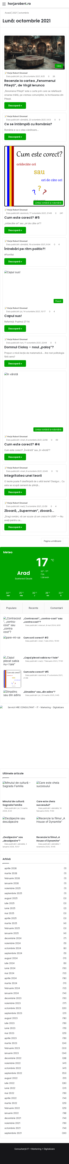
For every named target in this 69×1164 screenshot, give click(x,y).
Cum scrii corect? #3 (35, 637)
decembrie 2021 (12, 1118)
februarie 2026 (12, 878)
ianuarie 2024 (11, 993)
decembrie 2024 (13, 938)
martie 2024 (10, 983)
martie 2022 (10, 1103)
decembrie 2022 (12, 1058)
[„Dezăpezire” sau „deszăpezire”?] (18, 825)
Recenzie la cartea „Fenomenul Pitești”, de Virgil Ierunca (29, 83)
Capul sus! (13, 316)
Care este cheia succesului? (45, 803)
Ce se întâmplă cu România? (28, 124)
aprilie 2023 (10, 1038)
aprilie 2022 (10, 1098)
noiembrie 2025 (12, 888)
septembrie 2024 (13, 953)
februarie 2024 (12, 988)
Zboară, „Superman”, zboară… (29, 510)
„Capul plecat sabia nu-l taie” (41, 657)
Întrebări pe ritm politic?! (24, 249)
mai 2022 (9, 1093)
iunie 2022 (9, 1088)
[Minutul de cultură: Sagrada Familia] (18, 789)
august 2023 (11, 1018)
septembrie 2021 (13, 1133)
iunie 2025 (9, 908)
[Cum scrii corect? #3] (12, 645)
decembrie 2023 (13, 998)
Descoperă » (15, 105)
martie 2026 (10, 873)
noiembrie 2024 (12, 943)
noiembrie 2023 (12, 1003)
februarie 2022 (12, 1108)
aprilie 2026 (10, 868)
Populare (11, 607)
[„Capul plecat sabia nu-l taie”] (12, 662)
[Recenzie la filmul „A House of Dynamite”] (51, 825)
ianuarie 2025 (11, 933)
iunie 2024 (9, 968)
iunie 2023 (9, 1028)
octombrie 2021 (12, 1128)
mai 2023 (9, 1033)
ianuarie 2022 (11, 1113)
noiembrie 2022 (12, 1063)
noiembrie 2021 (12, 1123)
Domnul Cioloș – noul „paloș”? (29, 347)
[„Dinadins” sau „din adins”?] (12, 695)
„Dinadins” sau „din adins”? (39, 691)
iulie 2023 (9, 1023)
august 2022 (10, 1078)
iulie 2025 (9, 903)
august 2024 (11, 958)
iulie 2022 (9, 1083)
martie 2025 (10, 923)
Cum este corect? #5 (22, 217)
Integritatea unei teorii (23, 475)
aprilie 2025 (10, 918)
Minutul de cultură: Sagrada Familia (14, 803)
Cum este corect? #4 (22, 444)
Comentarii (56, 607)
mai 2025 (9, 913)
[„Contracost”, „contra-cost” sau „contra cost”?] (12, 625)
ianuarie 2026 (11, 883)
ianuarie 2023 (11, 1053)
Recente (33, 607)
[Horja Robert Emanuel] (19, 3)
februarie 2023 (12, 1048)
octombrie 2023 (12, 1008)
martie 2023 (10, 1043)
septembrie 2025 (13, 893)
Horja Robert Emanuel (17, 73)
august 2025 (10, 898)
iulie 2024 (9, 963)
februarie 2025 (12, 928)
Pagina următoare (52, 541)
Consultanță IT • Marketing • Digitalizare (34, 1149)
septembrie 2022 (13, 1073)
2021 (14, 12)
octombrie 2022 (12, 1068)
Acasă (7, 12)
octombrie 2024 (12, 948)
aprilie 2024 (10, 978)
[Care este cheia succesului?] (51, 789)
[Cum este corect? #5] (12, 679)
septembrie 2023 (13, 1013)
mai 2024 (9, 973)
